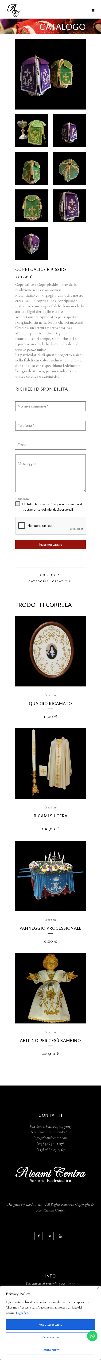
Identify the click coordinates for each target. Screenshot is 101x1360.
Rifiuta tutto (50, 1350)
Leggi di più (23, 1313)
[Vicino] (98, 1288)
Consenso (23, 499)
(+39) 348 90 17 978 (50, 1143)
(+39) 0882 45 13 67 (51, 1149)
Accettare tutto (50, 1324)
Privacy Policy (48, 504)
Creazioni (62, 581)
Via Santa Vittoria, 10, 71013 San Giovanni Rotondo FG (50, 1129)
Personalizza (51, 1337)
